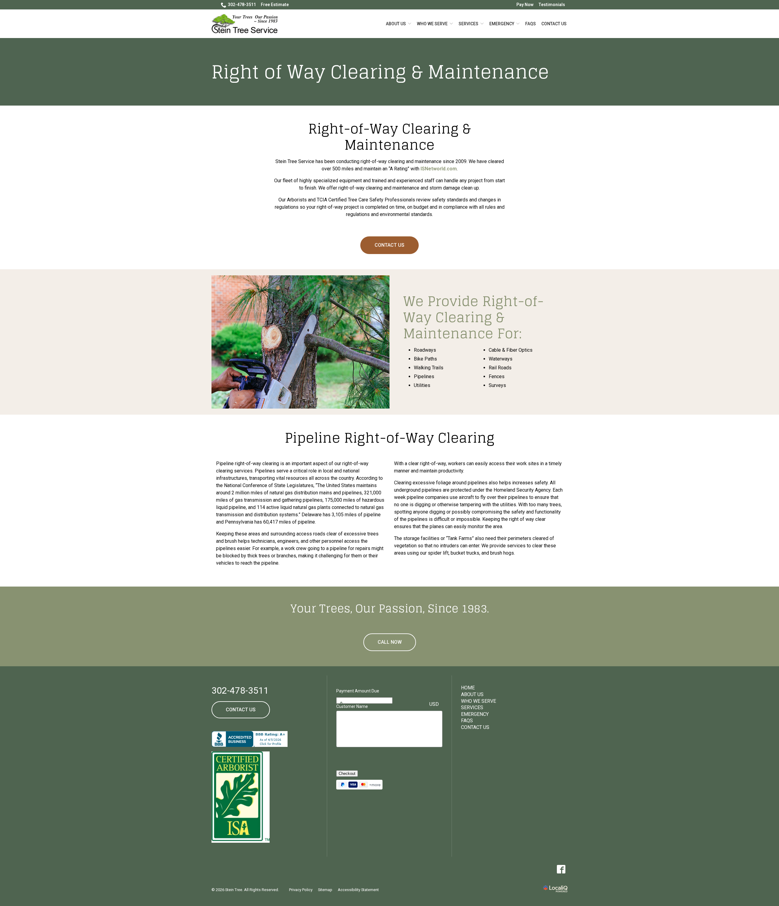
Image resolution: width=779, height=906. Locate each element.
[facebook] (561, 869)
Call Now (390, 642)
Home (468, 688)
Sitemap (325, 889)
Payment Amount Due (357, 690)
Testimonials (551, 4)
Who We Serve (432, 23)
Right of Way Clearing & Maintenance (380, 72)
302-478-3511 (242, 4)
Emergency (501, 23)
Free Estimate (275, 4)
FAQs (530, 23)
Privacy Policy (301, 889)
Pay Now (524, 4)
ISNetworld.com (439, 169)
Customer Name (352, 706)
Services (468, 23)
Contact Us (554, 23)
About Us (396, 23)
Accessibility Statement (358, 889)
